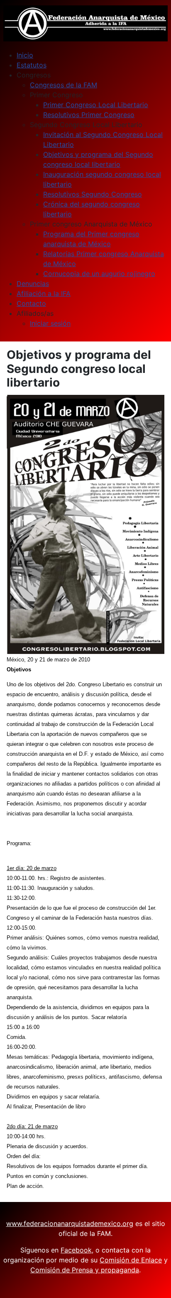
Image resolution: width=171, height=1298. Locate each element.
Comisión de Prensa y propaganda (84, 1270)
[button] (34, 75)
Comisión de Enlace (131, 1260)
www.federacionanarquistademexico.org (69, 1223)
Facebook (76, 1250)
